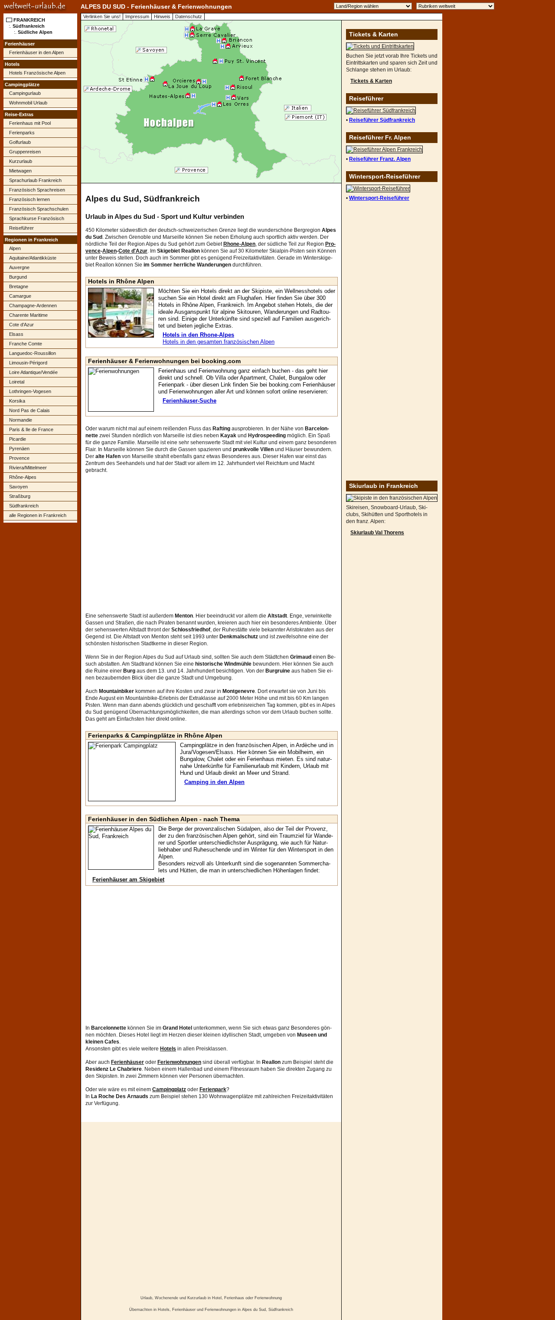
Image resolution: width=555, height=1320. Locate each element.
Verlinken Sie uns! (102, 16)
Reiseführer (21, 228)
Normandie (20, 420)
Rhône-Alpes (22, 477)
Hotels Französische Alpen (37, 72)
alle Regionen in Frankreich (37, 515)
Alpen (15, 248)
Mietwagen (20, 170)
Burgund (18, 277)
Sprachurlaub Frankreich (35, 180)
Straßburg (19, 496)
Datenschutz (188, 16)
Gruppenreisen (25, 151)
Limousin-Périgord (28, 362)
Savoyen (18, 486)
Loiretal (16, 381)
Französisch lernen (29, 199)
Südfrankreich (24, 505)
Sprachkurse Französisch (36, 218)
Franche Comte (25, 343)
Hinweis (162, 16)
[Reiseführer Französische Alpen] (384, 149)
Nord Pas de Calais (29, 410)
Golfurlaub (20, 142)
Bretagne (18, 286)
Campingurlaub (25, 93)
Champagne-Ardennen (33, 305)
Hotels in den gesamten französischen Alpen (218, 341)
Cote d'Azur (21, 324)
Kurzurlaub (20, 161)
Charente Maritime (28, 315)
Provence (19, 458)
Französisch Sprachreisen (37, 189)
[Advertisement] (40, 661)
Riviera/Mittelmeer (28, 467)
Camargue (20, 296)
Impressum (137, 16)
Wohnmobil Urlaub (28, 102)
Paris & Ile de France (31, 429)
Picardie (17, 439)
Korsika (17, 400)
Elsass (16, 334)
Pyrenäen (19, 448)
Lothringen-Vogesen (30, 391)
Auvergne (19, 267)
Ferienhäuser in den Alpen (36, 52)
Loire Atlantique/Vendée (33, 372)
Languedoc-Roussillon (32, 353)
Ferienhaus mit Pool (30, 123)
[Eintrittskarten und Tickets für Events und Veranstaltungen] (380, 46)
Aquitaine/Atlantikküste (32, 257)
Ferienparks (22, 132)
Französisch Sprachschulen (39, 208)
